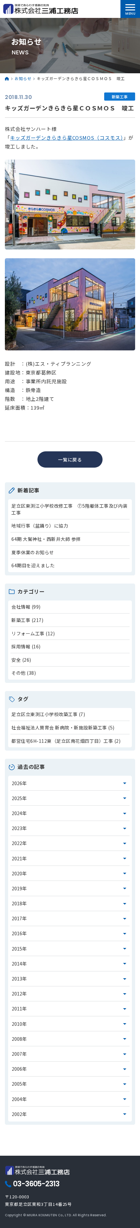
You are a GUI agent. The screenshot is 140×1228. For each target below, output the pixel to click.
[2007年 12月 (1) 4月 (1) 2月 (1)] (70, 1053)
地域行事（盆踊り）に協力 (39, 525)
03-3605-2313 (36, 1184)
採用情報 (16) (26, 646)
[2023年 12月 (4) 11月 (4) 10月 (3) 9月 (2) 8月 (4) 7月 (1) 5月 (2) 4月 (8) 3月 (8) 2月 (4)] (70, 828)
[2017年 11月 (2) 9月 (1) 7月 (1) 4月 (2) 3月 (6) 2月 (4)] (70, 918)
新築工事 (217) (27, 620)
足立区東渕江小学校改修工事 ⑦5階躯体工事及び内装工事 (69, 509)
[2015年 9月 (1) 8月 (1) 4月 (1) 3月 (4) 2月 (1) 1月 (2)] (70, 948)
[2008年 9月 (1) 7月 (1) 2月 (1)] (70, 1038)
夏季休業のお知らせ (32, 552)
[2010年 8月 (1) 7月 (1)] (70, 1023)
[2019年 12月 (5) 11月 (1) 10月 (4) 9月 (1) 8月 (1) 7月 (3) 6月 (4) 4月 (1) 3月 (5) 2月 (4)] (70, 888)
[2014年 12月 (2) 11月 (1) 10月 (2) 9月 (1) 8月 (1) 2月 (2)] (70, 963)
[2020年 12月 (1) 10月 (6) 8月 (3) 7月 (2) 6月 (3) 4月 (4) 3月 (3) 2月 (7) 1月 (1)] (70, 873)
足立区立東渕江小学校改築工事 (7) (48, 714)
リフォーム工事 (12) (33, 633)
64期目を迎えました (33, 565)
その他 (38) (23, 673)
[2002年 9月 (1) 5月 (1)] (70, 1114)
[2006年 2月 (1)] (70, 1069)
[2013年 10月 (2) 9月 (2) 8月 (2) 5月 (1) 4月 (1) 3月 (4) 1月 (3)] (70, 978)
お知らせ (23, 78)
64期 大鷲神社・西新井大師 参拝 (46, 539)
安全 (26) (21, 659)
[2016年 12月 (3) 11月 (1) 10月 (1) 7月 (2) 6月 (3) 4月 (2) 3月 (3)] (70, 933)
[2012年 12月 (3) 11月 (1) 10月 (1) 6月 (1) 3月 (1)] (70, 993)
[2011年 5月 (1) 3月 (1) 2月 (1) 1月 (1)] (70, 1008)
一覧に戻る (70, 459)
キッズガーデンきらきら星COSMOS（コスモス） (66, 137)
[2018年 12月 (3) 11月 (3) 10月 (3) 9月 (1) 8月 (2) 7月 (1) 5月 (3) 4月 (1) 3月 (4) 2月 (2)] (70, 903)
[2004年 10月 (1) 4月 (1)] (70, 1099)
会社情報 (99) (26, 606)
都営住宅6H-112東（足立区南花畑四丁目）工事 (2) (65, 741)
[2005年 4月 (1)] (70, 1084)
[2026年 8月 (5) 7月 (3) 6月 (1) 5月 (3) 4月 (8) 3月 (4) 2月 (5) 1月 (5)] (70, 783)
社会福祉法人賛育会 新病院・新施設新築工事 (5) (63, 727)
